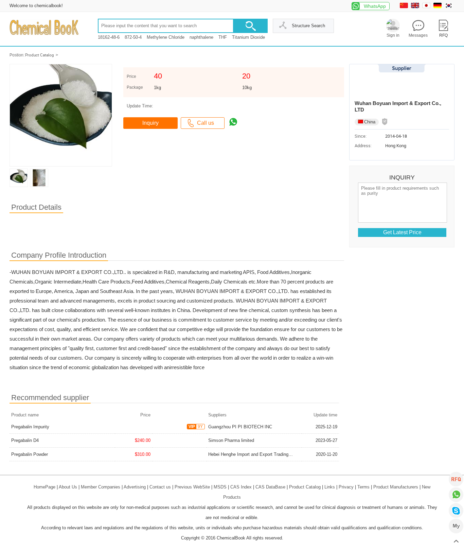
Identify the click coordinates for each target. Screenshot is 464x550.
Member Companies (100, 486)
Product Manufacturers (395, 486)
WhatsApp (375, 6)
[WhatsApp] (456, 494)
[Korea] (449, 6)
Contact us (160, 486)
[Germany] (438, 6)
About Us (68, 486)
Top (456, 541)
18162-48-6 (109, 37)
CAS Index (241, 486)
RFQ (456, 479)
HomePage (44, 486)
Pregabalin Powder (29, 454)
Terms (363, 486)
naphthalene (201, 37)
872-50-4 (133, 37)
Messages (418, 35)
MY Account (456, 526)
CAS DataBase (270, 486)
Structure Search (308, 25)
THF (222, 37)
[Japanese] (427, 6)
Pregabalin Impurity (30, 426)
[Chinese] (405, 6)
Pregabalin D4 (25, 440)
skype (456, 510)
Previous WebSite (192, 486)
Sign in (393, 35)
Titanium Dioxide (248, 37)
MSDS (220, 486)
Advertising (135, 486)
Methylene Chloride (165, 37)
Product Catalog (39, 55)
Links (329, 486)
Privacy (346, 486)
